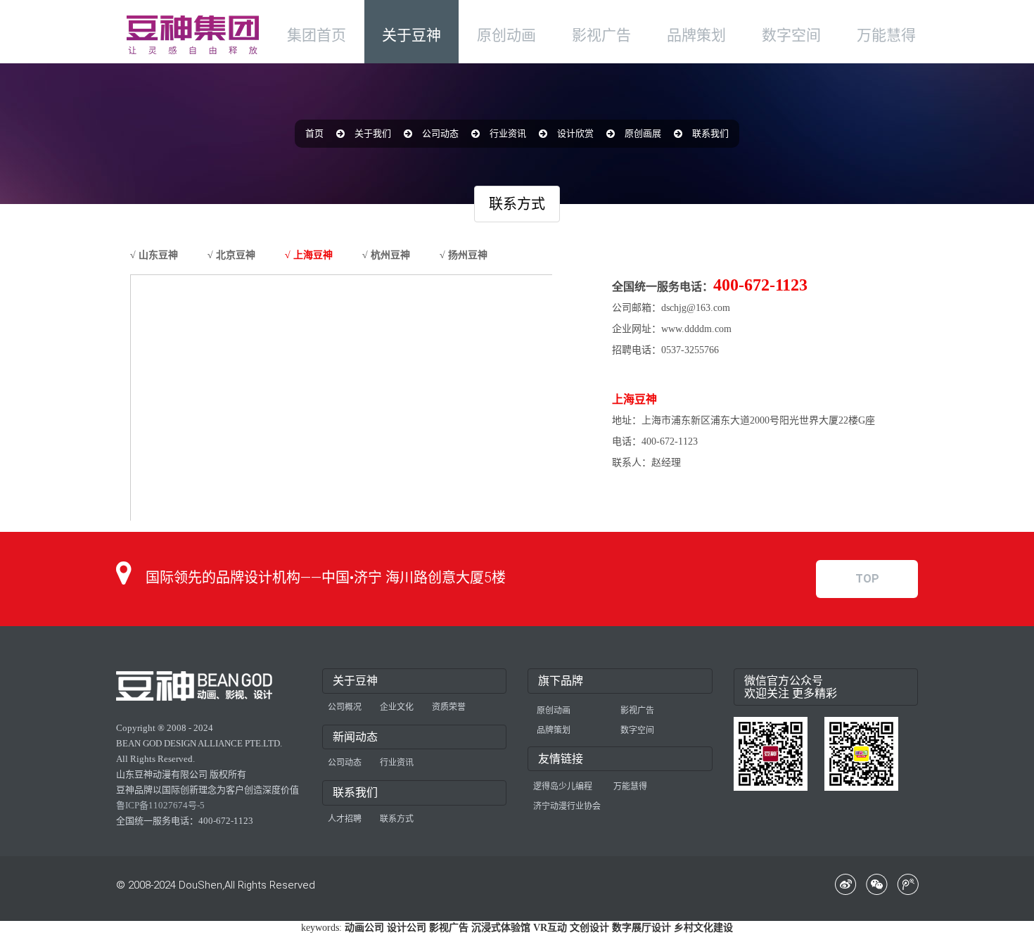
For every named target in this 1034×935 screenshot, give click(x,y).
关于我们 (373, 133)
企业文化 (397, 707)
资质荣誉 (449, 707)
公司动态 (440, 133)
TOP (867, 578)
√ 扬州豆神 (463, 255)
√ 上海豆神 (309, 255)
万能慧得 (630, 786)
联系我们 (710, 133)
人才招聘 (345, 819)
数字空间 (637, 730)
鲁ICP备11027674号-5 (160, 805)
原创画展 (643, 133)
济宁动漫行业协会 (567, 806)
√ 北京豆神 (231, 255)
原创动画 (553, 710)
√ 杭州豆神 (386, 255)
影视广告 (637, 710)
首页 (314, 133)
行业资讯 (508, 133)
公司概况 (345, 707)
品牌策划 (553, 730)
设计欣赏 (575, 133)
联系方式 (397, 819)
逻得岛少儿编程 (562, 786)
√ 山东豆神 (154, 255)
